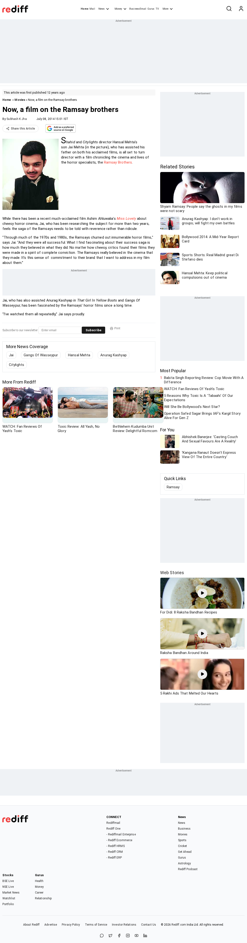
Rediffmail (113, 823)
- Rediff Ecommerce (119, 840)
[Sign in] (241, 9)
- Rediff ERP (114, 857)
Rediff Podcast (188, 869)
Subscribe (93, 330)
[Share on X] (110, 936)
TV (157, 8)
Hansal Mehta (79, 355)
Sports (182, 840)
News (101, 8)
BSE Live (8, 881)
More (165, 8)
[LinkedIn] (145, 936)
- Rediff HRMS (115, 846)
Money (118, 8)
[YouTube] (136, 936)
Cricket (182, 846)
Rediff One (113, 828)
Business (184, 828)
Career (39, 892)
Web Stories (172, 572)
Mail (92, 8)
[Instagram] (128, 936)
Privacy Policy (71, 924)
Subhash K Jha (17, 119)
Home (84, 8)
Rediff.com (179, 924)
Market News (11, 892)
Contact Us (148, 924)
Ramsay (173, 487)
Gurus (151, 8)
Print (117, 328)
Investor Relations (124, 924)
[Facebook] (119, 936)
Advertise (50, 924)
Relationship (43, 898)
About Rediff (31, 924)
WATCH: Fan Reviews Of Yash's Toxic (194, 389)
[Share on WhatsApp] (102, 936)
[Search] (229, 9)
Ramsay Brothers (118, 162)
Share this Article (23, 128)
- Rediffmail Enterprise (121, 834)
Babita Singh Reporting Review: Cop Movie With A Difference (204, 380)
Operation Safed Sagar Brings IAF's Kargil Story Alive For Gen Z (202, 415)
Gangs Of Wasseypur (41, 355)
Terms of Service (96, 924)
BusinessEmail (137, 8)
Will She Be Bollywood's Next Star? (192, 407)
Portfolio (8, 904)
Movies (19, 100)
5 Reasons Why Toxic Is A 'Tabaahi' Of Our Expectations (198, 397)
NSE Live (8, 886)
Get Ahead (185, 852)
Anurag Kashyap (113, 355)
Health (39, 881)
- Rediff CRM (114, 852)
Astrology (184, 863)
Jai (11, 355)
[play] (202, 593)
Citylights (16, 365)
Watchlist (8, 898)
